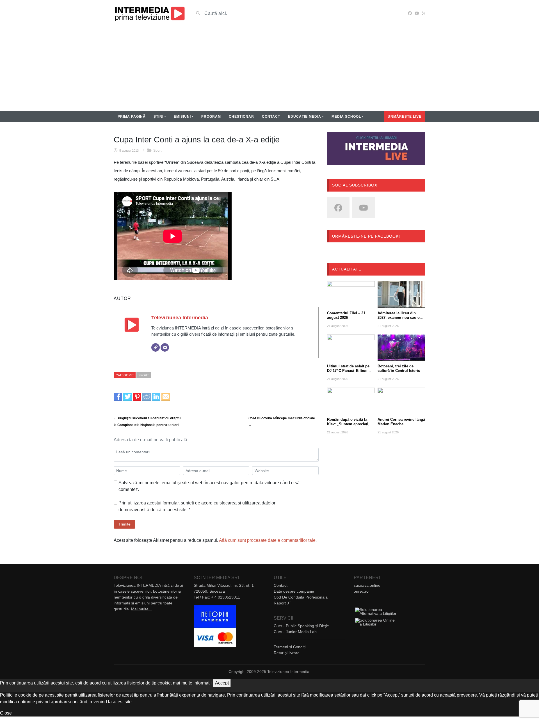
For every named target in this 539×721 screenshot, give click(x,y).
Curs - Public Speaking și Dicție (301, 626)
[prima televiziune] (149, 13)
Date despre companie (294, 591)
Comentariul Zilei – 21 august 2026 (346, 315)
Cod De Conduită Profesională (301, 597)
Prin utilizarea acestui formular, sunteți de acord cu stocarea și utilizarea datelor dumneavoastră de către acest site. (196, 506)
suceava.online (367, 585)
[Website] (155, 347)
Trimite (124, 524)
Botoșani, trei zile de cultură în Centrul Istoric (399, 368)
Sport (157, 151)
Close (6, 713)
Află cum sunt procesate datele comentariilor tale (267, 540)
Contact (271, 117)
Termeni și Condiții (290, 647)
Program (211, 117)
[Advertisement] (269, 69)
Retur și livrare (287, 653)
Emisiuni (182, 117)
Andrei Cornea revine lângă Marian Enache (401, 421)
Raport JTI (283, 603)
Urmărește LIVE (404, 117)
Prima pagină (132, 117)
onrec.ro (361, 591)
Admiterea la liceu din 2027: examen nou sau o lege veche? (399, 317)
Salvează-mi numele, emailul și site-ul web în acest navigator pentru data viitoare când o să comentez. (209, 486)
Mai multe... (141, 609)
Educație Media (304, 117)
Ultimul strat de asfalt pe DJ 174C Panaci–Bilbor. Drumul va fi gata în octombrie (348, 373)
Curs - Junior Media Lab (295, 631)
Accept (222, 683)
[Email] (165, 347)
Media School (346, 117)
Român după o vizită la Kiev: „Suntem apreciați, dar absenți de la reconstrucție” (348, 426)
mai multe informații (192, 683)
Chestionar (241, 117)
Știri (158, 117)
